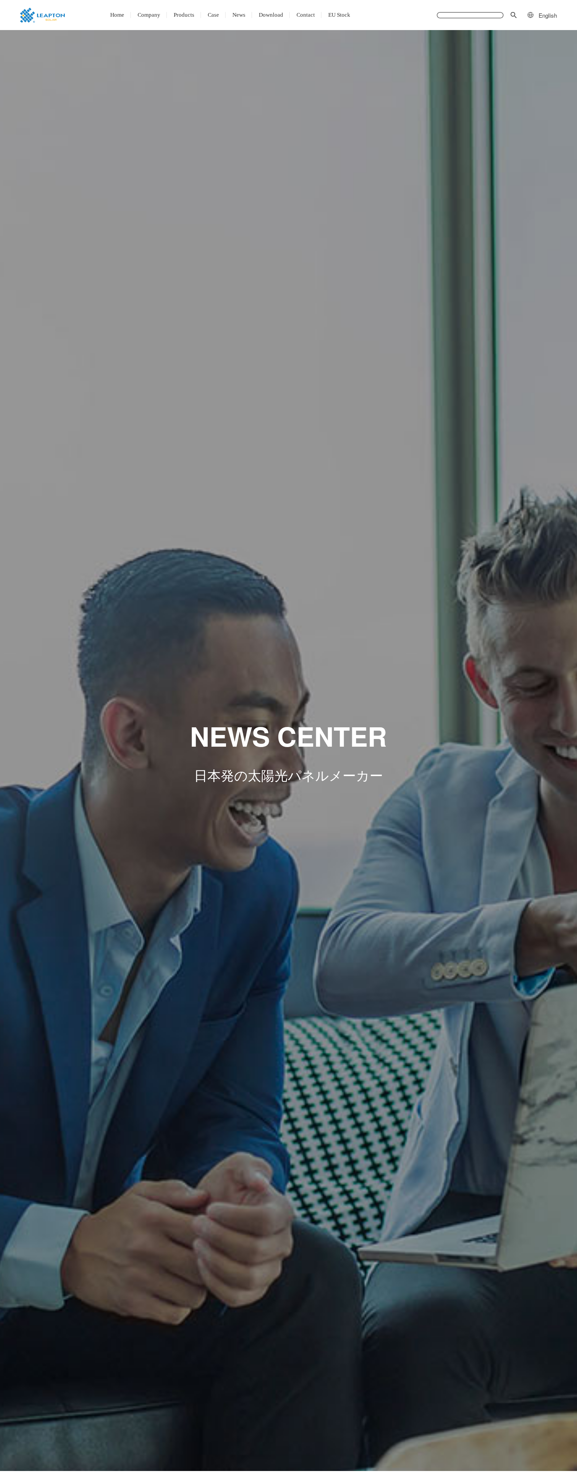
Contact (306, 15)
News (238, 15)
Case (213, 15)
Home (117, 15)
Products (184, 15)
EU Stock (339, 15)
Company (149, 15)
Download (271, 15)
